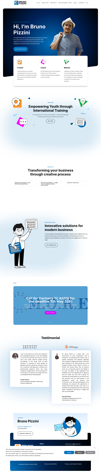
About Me (45, 2)
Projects (53, 2)
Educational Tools (65, 2)
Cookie (74, 464)
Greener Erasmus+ (73, 182)
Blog (75, 2)
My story (50, 121)
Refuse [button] (80, 452)
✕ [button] (94, 447)
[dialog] (50, 453)
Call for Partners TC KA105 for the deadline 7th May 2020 (50, 299)
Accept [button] (69, 452)
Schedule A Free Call (25, 433)
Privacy (67, 464)
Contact (82, 2)
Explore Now (20, 49)
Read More (50, 313)
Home (38, 2)
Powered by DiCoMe (50, 464)
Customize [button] (90, 452)
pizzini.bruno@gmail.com (25, 426)
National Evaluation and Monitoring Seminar (22, 183)
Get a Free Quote (51, 245)
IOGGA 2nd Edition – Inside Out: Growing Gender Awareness (49, 184)
